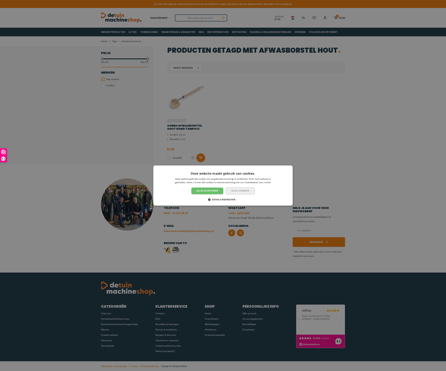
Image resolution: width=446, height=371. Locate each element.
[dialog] (223, 185)
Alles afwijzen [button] (240, 190)
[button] (223, 199)
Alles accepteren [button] (207, 190)
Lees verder (265, 182)
